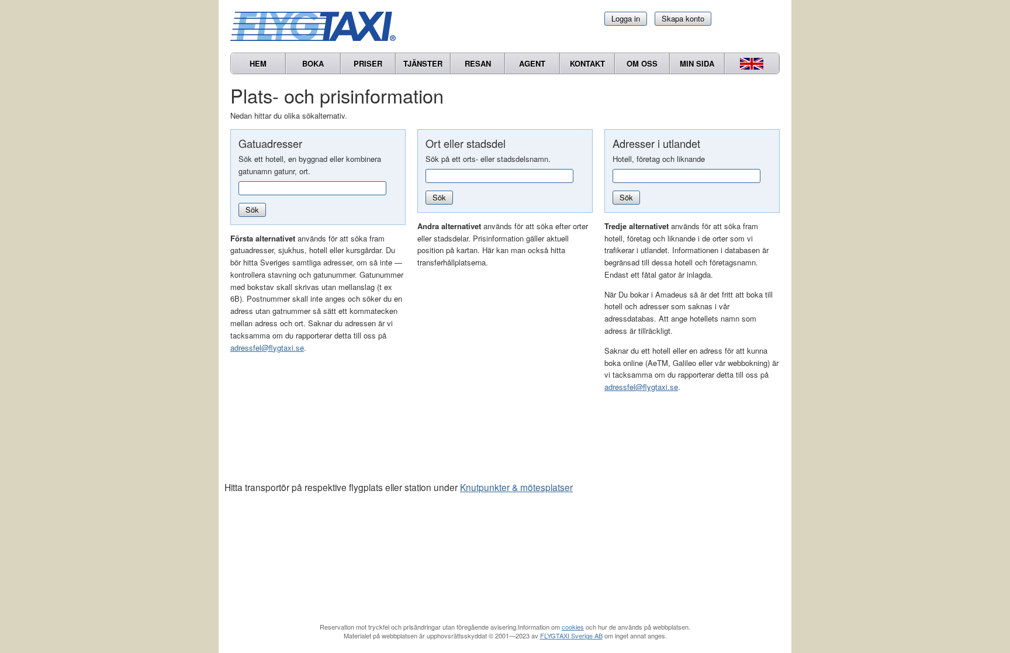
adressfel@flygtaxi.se (267, 347)
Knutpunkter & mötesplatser (516, 487)
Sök (252, 209)
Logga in (625, 18)
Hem (258, 63)
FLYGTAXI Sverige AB (571, 635)
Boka (313, 63)
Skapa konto (683, 18)
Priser (368, 63)
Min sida (697, 63)
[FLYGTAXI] (318, 26)
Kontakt (587, 63)
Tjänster (422, 63)
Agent (532, 63)
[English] (752, 63)
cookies (573, 626)
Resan (478, 63)
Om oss (642, 63)
